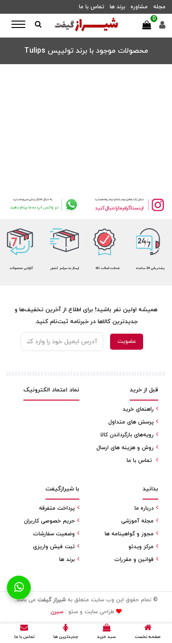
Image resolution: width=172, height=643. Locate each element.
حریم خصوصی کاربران (49, 521)
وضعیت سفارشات (54, 534)
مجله (159, 7)
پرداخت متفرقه (57, 508)
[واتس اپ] (43, 204)
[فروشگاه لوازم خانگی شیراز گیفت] (86, 25)
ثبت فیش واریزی (54, 546)
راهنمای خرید (138, 409)
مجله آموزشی (137, 521)
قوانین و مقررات (134, 559)
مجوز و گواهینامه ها (129, 534)
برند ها (117, 7)
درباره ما (144, 508)
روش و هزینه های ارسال (125, 447)
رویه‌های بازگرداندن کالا (127, 435)
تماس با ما (91, 7)
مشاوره (139, 7)
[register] (162, 27)
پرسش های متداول (131, 422)
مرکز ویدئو (141, 546)
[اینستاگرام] (129, 204)
